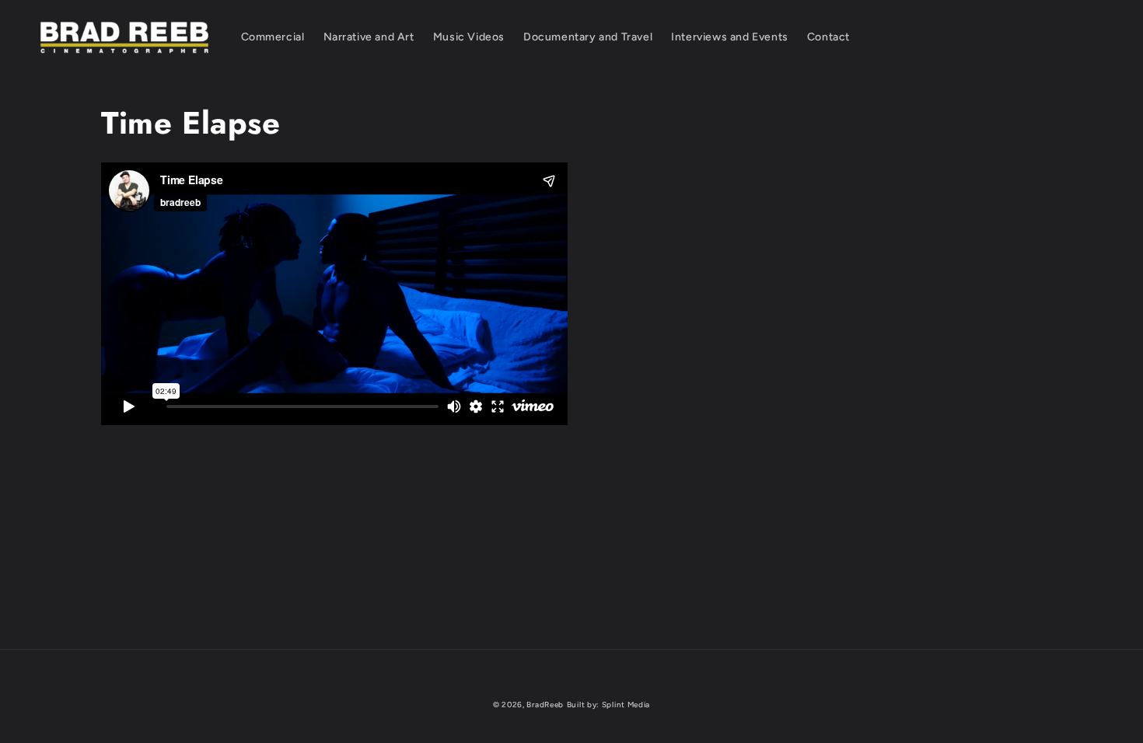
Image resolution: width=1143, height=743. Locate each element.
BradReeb (545, 704)
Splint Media (626, 704)
